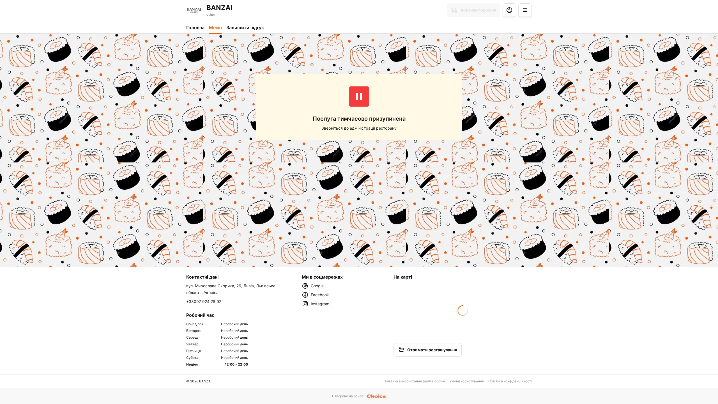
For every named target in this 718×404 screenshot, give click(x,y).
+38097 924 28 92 (203, 301)
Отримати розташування (432, 349)
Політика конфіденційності (510, 381)
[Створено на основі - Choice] (376, 396)
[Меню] (525, 10)
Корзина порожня (478, 10)
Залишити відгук (245, 27)
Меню (215, 27)
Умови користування (467, 381)
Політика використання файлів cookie (414, 381)
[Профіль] (509, 10)
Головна (195, 27)
